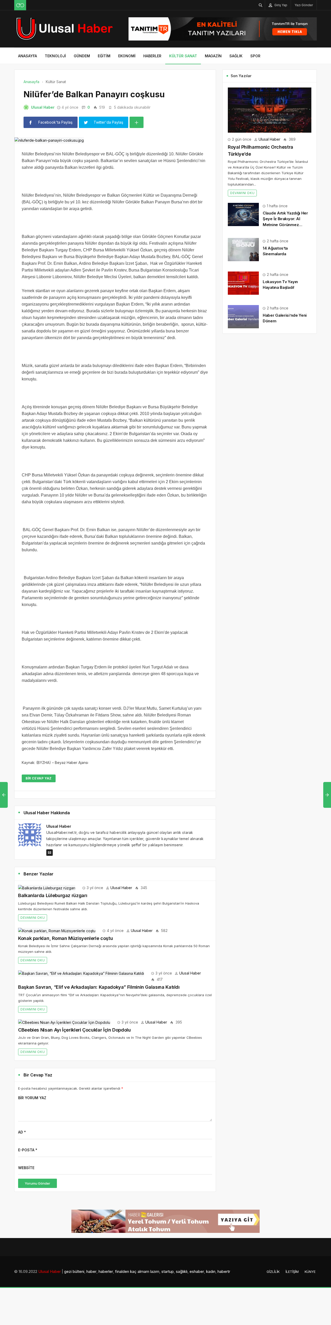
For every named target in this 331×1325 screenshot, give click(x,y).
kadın (210, 1271)
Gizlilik (273, 1272)
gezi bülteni (74, 1271)
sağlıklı (181, 1271)
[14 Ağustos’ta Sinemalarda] (243, 249)
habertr (223, 1271)
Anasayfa (27, 56)
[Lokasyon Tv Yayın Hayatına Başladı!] (243, 283)
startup (167, 1271)
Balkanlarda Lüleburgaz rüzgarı (52, 895)
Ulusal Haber (43, 107)
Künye (310, 1272)
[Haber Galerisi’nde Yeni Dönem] (243, 316)
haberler (106, 1271)
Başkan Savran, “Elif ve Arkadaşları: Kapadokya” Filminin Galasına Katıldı (99, 987)
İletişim (292, 1272)
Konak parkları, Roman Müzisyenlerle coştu (65, 938)
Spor (255, 56)
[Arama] (260, 5)
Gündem (82, 56)
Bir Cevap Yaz (39, 778)
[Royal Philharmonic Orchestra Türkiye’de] (269, 109)
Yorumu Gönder (37, 1183)
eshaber (197, 1271)
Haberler (152, 56)
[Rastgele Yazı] (20, 5)
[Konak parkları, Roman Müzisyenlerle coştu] (56, 930)
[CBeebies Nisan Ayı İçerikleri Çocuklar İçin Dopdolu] (64, 1022)
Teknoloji (55, 56)
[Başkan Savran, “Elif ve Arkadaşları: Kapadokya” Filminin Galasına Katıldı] (81, 973)
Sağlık (236, 56)
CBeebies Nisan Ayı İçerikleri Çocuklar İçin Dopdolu (74, 1030)
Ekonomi (127, 56)
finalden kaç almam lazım (137, 1271)
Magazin (213, 56)
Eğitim (104, 56)
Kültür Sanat (183, 56)
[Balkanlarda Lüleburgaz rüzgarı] (46, 887)
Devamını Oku (32, 918)
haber (91, 1271)
